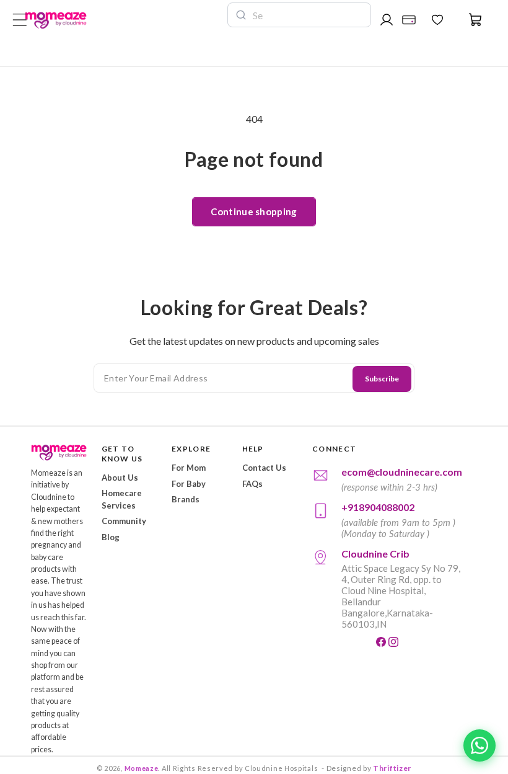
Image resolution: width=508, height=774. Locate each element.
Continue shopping (254, 211)
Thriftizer (392, 768)
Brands (185, 499)
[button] (468, 19)
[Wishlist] (437, 19)
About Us (120, 478)
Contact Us (264, 468)
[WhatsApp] (479, 745)
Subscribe (382, 378)
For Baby (189, 484)
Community (124, 521)
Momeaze (142, 768)
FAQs (252, 484)
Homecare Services (122, 499)
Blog (111, 537)
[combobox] (308, 15)
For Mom (189, 468)
